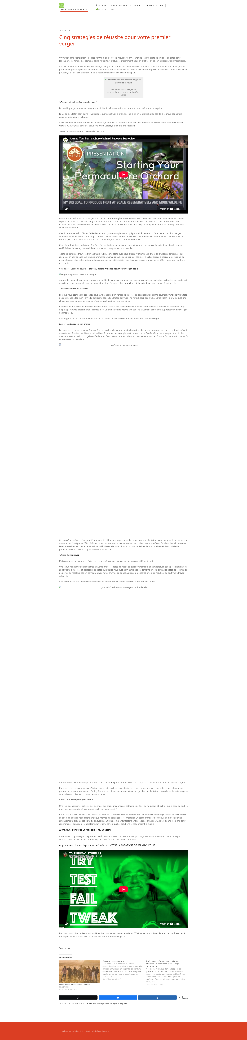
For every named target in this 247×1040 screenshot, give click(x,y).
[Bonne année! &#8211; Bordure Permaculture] (79, 971)
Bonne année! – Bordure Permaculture (74, 984)
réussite (106, 1004)
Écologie (101, 5)
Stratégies (113, 1004)
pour (94, 1004)
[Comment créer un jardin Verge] (124, 970)
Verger (120, 1004)
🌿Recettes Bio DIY (106, 9)
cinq (90, 1004)
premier (99, 1004)
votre (125, 1004)
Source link (64, 948)
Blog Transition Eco (74, 9)
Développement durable (125, 5)
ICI (112, 782)
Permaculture (154, 5)
